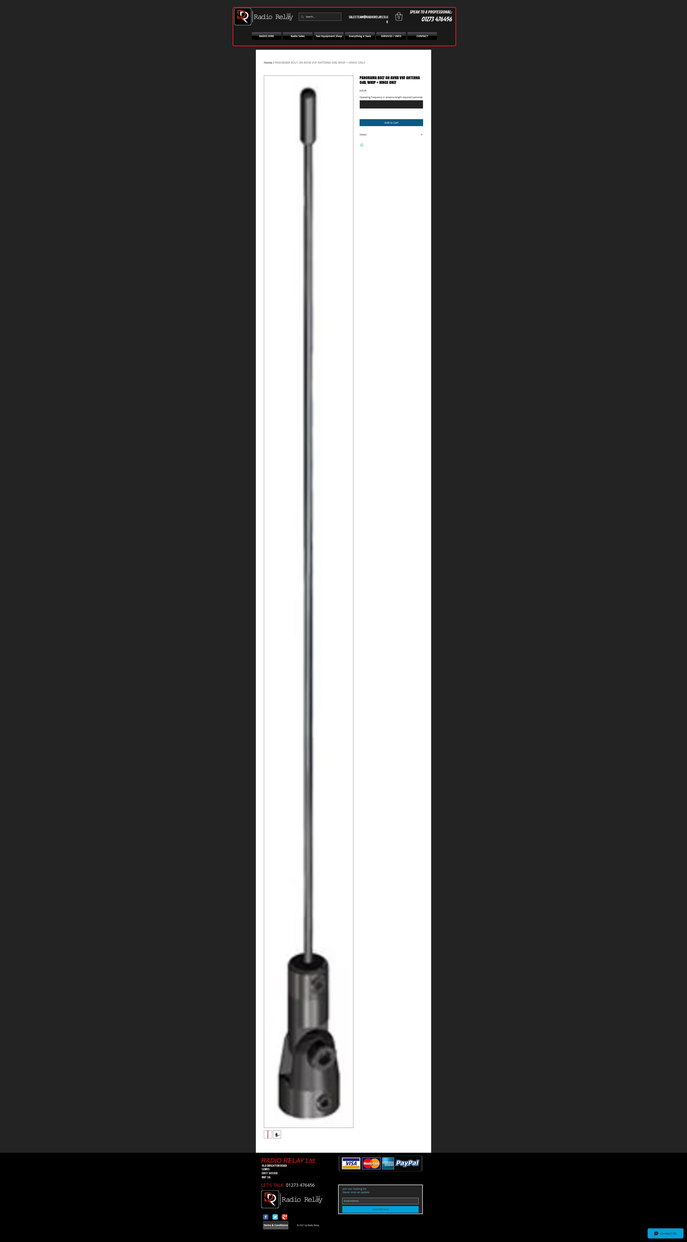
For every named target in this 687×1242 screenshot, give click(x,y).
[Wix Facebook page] (265, 1217)
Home (268, 63)
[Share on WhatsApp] (362, 145)
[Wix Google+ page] (284, 1217)
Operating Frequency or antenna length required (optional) (391, 97)
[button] (398, 16)
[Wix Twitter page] (275, 1217)
